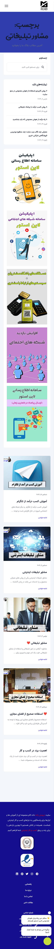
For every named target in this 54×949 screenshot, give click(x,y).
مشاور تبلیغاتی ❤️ (37, 643)
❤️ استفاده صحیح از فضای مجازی (28, 714)
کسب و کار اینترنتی (29, 830)
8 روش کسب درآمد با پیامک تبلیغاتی (32, 107)
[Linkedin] (17, 874)
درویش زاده (40, 815)
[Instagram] (32, 874)
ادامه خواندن (42, 517)
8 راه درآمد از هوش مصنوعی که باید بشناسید (30, 119)
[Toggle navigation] (6, 6)
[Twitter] (27, 874)
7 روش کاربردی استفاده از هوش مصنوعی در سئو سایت (28, 92)
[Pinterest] (22, 874)
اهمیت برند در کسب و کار (33, 750)
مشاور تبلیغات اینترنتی (35, 572)
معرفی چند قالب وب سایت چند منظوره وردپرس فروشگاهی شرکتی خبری (28, 133)
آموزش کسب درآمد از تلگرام (32, 501)
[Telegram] (37, 874)
